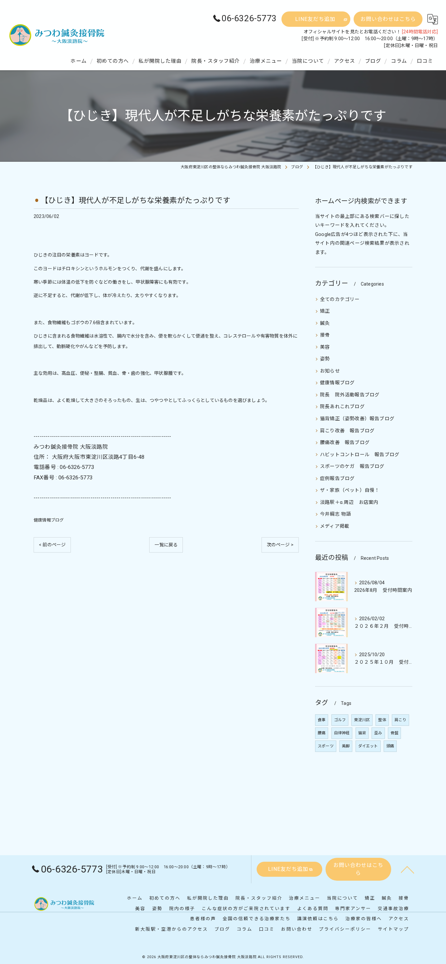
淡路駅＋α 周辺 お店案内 (349, 502)
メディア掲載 (334, 526)
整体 (382, 720)
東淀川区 (362, 720)
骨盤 (394, 733)
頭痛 (390, 746)
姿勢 (325, 359)
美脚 (346, 746)
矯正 (325, 311)
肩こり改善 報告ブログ (347, 431)
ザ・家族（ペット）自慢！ (349, 490)
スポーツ (326, 746)
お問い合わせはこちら (388, 19)
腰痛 (322, 733)
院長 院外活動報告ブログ (349, 395)
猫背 (362, 733)
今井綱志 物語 (335, 514)
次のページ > (280, 544)
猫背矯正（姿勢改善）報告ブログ (357, 419)
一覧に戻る (166, 544)
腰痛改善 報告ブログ (345, 442)
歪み (378, 733)
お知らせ (330, 371)
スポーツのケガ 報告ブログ (352, 466)
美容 (325, 347)
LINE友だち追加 (315, 19)
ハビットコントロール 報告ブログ (359, 454)
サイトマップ (393, 929)
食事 (322, 720)
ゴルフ (340, 720)
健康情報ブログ (49, 520)
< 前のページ (52, 544)
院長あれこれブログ (342, 406)
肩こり (400, 720)
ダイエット (368, 746)
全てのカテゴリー (340, 299)
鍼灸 (325, 323)
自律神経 (342, 733)
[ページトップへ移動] (407, 869)
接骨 (325, 335)
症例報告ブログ (337, 478)
